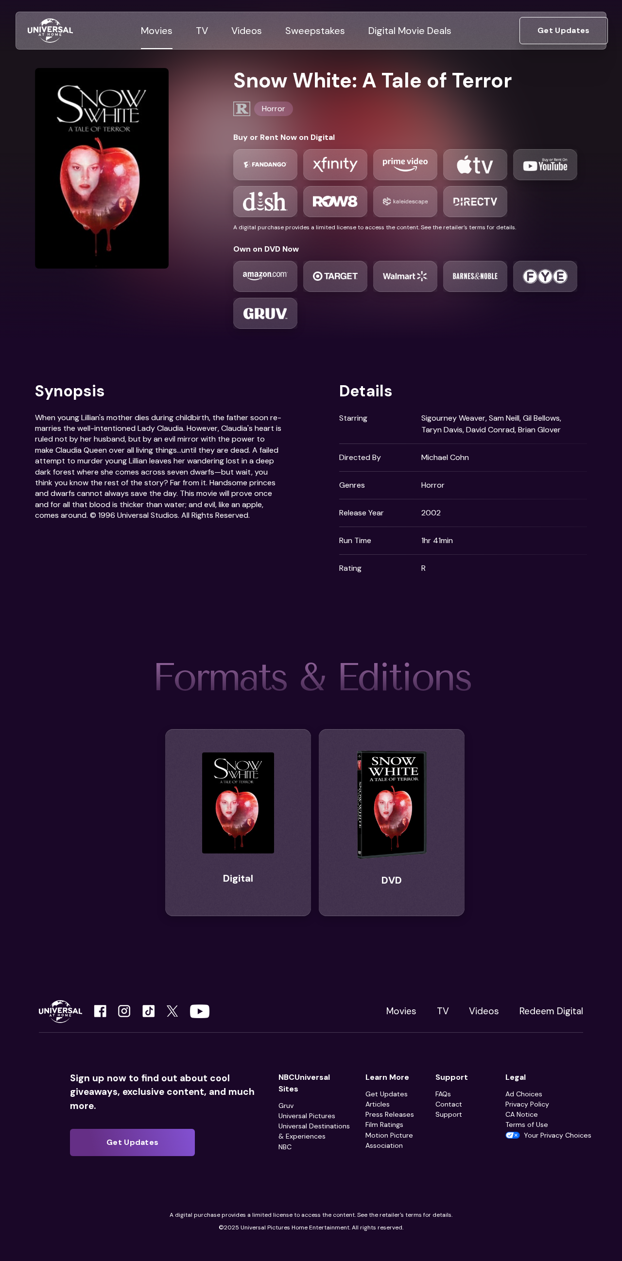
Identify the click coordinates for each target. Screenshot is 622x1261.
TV (443, 1011)
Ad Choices (523, 1094)
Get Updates (386, 1094)
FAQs (443, 1094)
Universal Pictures (306, 1115)
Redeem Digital (551, 1011)
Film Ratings (384, 1124)
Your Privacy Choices (557, 1135)
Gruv (286, 1105)
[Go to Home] (50, 30)
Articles (377, 1104)
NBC (285, 1146)
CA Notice (521, 1114)
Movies (401, 1011)
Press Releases (389, 1114)
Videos (484, 1011)
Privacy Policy (527, 1104)
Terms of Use (526, 1124)
